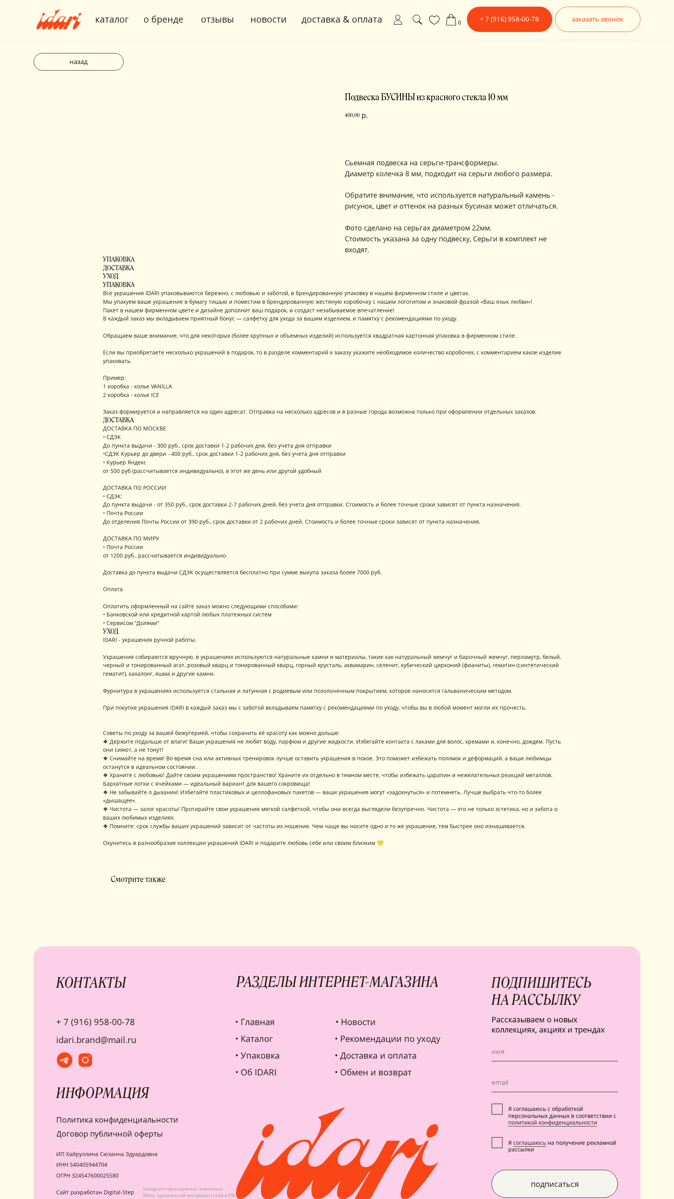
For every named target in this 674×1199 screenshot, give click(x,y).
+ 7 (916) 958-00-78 (95, 1021)
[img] (397, 19)
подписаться (555, 1183)
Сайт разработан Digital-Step (95, 1192)
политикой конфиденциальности (552, 1122)
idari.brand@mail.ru (96, 1039)
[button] (597, 19)
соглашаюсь (529, 1142)
